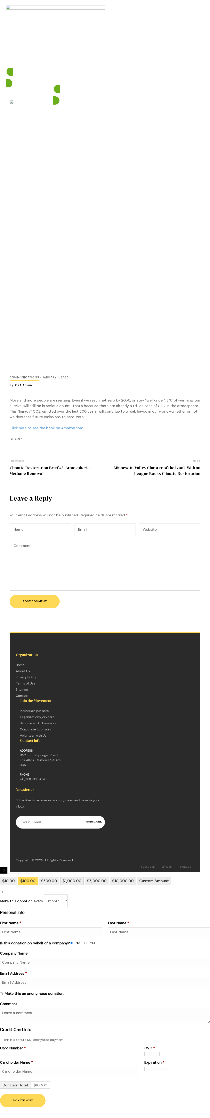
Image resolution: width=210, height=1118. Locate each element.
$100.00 (27, 880)
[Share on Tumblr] (44, 439)
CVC (149, 1048)
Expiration (154, 1062)
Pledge (92, 60)
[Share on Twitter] (32, 439)
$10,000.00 (123, 880)
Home (56, 60)
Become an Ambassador (38, 723)
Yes (92, 943)
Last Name (118, 923)
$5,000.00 (97, 880)
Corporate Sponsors (35, 729)
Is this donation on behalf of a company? (35, 943)
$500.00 (49, 880)
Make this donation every (22, 901)
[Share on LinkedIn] (38, 439)
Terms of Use (25, 683)
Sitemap (22, 689)
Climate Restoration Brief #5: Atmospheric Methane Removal (50, 470)
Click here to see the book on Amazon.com (46, 428)
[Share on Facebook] (25, 439)
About (150, 60)
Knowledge (127, 60)
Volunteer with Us (33, 735)
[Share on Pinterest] (51, 439)
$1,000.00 (72, 880)
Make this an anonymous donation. (34, 993)
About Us (23, 671)
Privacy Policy (26, 677)
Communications (24, 377)
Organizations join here (37, 717)
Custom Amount (154, 880)
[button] (105, 77)
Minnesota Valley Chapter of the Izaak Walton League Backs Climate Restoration (157, 470)
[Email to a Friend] (57, 439)
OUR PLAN (73, 60)
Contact (22, 696)
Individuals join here (34, 711)
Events (108, 60)
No (77, 943)
